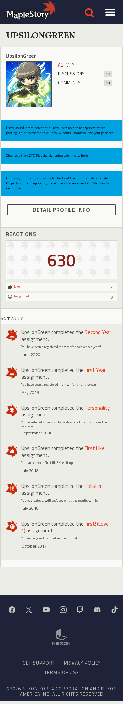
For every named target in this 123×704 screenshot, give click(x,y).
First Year (95, 370)
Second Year (98, 332)
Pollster (93, 486)
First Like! (95, 448)
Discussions (84, 74)
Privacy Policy (82, 662)
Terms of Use (61, 672)
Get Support (39, 662)
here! (85, 155)
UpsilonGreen (35, 332)
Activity (66, 65)
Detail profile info (61, 210)
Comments (84, 83)
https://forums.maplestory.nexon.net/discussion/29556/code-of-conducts (57, 185)
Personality (97, 408)
